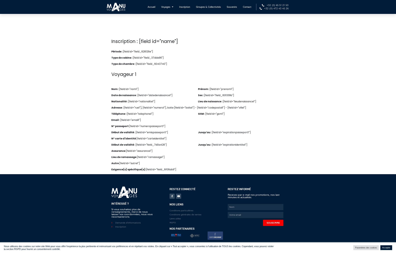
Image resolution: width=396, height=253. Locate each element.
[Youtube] (178, 196)
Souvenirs (232, 7)
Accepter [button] (386, 248)
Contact (247, 7)
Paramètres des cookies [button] (366, 248)
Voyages (165, 7)
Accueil (151, 7)
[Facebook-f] (172, 196)
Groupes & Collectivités (208, 7)
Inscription (184, 7)
